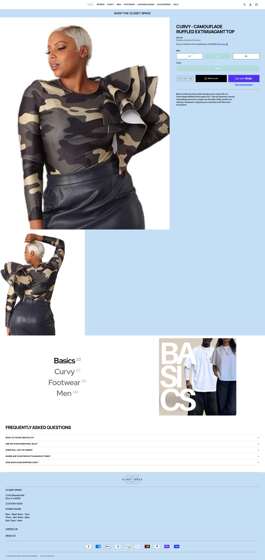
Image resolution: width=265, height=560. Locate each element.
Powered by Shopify (29, 556)
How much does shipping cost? (22, 462)
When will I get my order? (19, 450)
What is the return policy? (20, 437)
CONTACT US (12, 529)
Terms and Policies (47, 556)
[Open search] (245, 5)
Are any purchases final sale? (22, 443)
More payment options (244, 85)
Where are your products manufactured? (28, 456)
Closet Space (16, 556)
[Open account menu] (250, 5)
